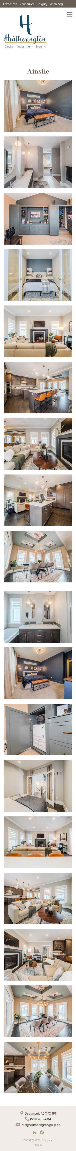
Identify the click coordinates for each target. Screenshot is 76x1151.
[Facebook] (42, 1132)
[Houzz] (34, 1132)
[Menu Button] (69, 15)
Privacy (38, 1144)
